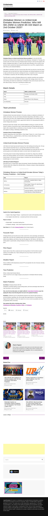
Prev (7, 358)
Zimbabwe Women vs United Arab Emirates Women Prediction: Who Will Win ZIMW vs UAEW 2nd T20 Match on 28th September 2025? (23, 332)
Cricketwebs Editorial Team (11, 383)
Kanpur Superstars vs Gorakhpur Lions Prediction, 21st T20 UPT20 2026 (34, 379)
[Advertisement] (24, 202)
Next (41, 358)
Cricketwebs (8, 4)
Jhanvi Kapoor (7, 30)
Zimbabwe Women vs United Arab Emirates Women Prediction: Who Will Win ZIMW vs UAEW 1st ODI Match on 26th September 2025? (9, 332)
